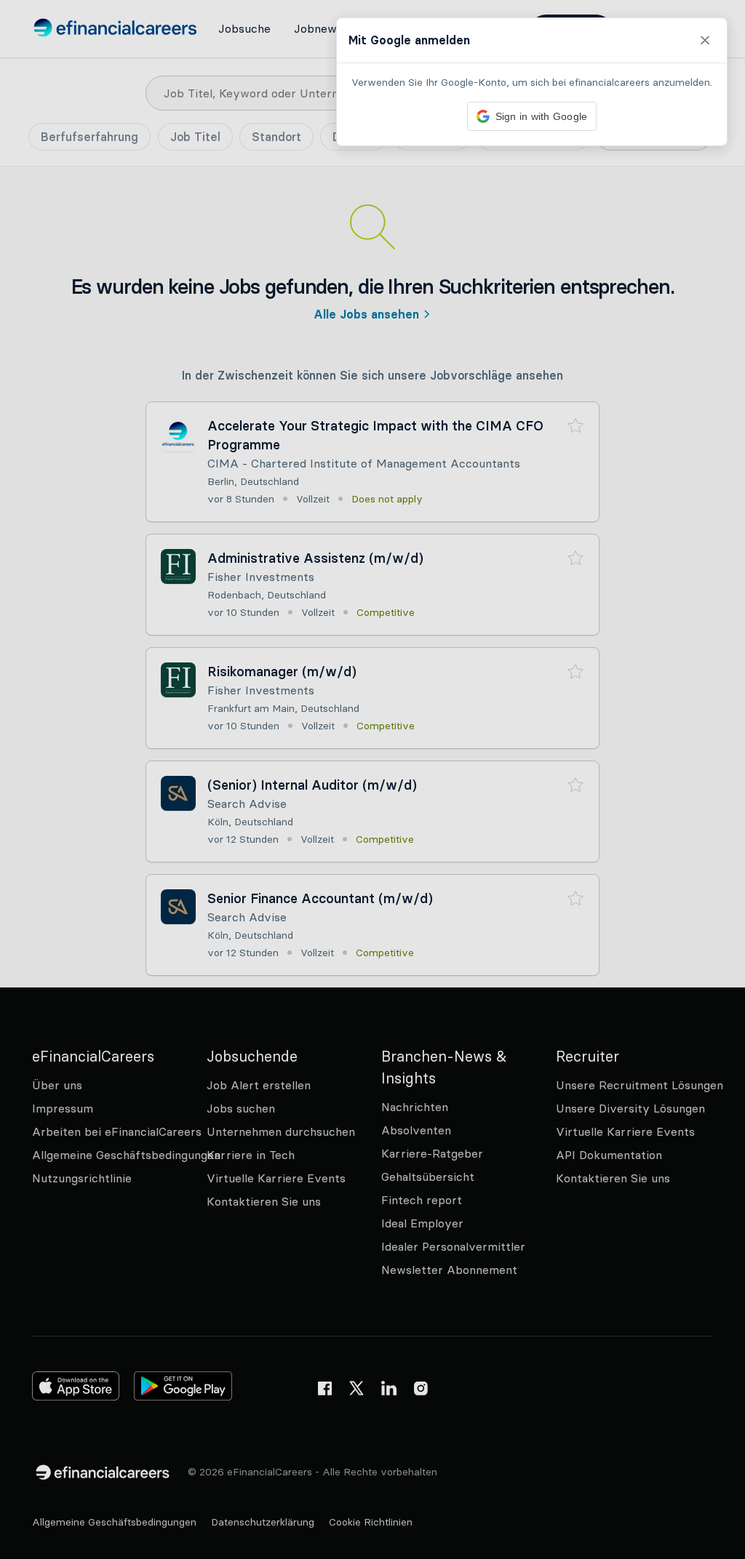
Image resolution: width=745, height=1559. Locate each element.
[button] (372, 779)
